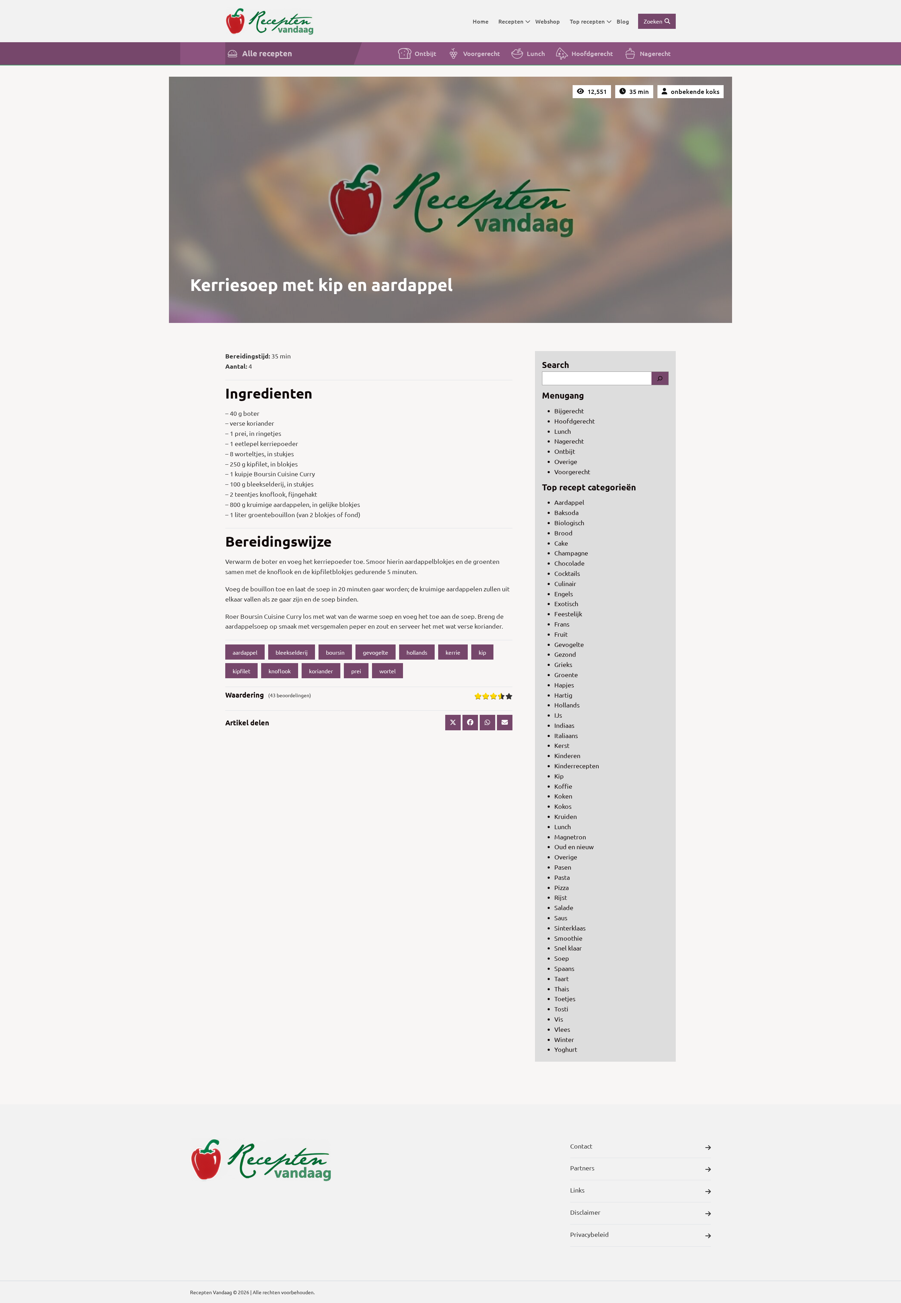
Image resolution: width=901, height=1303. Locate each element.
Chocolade (569, 563)
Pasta (562, 877)
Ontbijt (425, 53)
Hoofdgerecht (592, 53)
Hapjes (564, 684)
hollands (417, 652)
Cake (561, 543)
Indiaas (564, 725)
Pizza (561, 887)
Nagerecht (655, 53)
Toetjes (564, 998)
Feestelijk (568, 613)
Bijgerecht (569, 410)
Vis (558, 1019)
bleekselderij (292, 652)
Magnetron (570, 836)
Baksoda (566, 512)
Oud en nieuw (574, 846)
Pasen (562, 867)
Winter (564, 1039)
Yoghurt (565, 1049)
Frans (561, 624)
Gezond (565, 654)
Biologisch (569, 522)
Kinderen (567, 755)
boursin (335, 652)
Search (555, 364)
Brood (563, 532)
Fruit (561, 634)
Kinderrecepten (576, 765)
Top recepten (587, 21)
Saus (560, 917)
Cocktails (567, 573)
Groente (566, 674)
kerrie (453, 652)
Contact (581, 1146)
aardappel (245, 652)
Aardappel (569, 502)
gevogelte (375, 652)
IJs (558, 715)
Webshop (547, 21)
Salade (563, 907)
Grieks (563, 664)
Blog (623, 21)
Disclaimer (585, 1212)
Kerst (561, 745)
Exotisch (566, 603)
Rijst (560, 897)
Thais (561, 988)
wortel (387, 670)
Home (481, 21)
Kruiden (565, 816)
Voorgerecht (481, 53)
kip (482, 652)
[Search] (659, 378)
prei (356, 670)
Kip (559, 776)
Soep (561, 958)
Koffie (563, 786)
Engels (563, 593)
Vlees (562, 1029)
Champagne (571, 553)
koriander (321, 670)
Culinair (565, 583)
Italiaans (566, 735)
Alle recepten (267, 53)
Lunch (536, 53)
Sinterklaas (570, 928)
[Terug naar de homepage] (269, 20)
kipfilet (241, 670)
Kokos (563, 806)
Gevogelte (569, 644)
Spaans (564, 968)
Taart (561, 978)
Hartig (563, 695)
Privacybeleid (589, 1234)
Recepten (510, 21)
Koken (563, 796)
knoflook (280, 670)
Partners (582, 1167)
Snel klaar (568, 948)
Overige (565, 461)
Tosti (561, 1008)
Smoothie (568, 938)
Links (577, 1190)
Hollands (567, 704)
